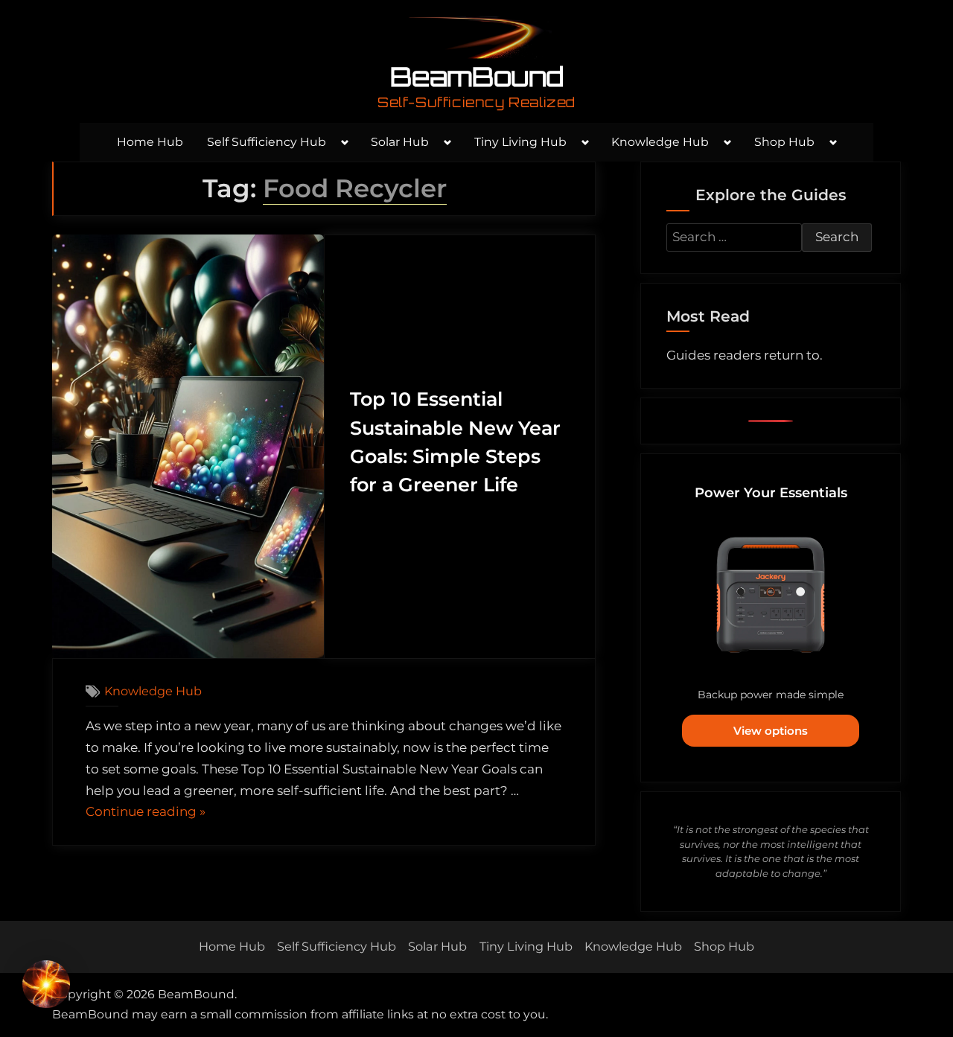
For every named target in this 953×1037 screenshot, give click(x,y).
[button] (46, 987)
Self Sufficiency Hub (266, 142)
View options (770, 731)
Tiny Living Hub (520, 142)
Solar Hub (400, 142)
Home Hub (150, 142)
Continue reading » (145, 813)
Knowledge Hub (660, 142)
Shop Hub (784, 142)
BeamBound (477, 76)
